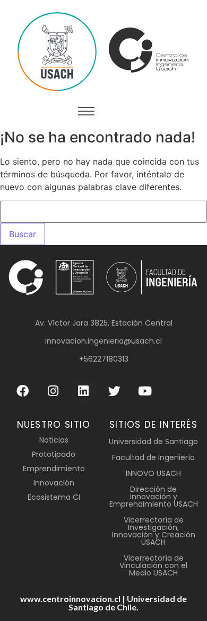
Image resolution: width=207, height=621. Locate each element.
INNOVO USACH (153, 473)
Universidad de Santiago (153, 441)
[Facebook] (22, 390)
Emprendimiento (54, 468)
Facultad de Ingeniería (153, 457)
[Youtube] (144, 390)
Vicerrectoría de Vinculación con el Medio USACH (153, 565)
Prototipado (53, 454)
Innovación (53, 483)
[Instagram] (53, 390)
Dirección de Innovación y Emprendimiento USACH (153, 496)
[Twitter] (114, 390)
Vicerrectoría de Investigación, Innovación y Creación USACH (153, 531)
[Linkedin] (83, 390)
